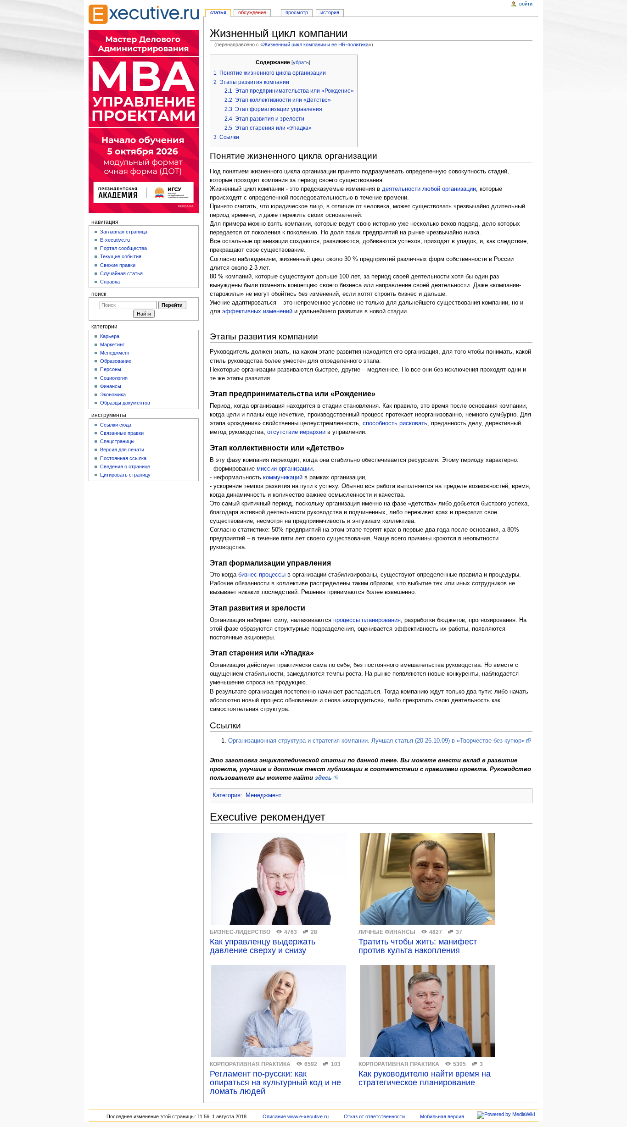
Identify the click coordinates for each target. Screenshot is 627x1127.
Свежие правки (117, 265)
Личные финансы (386, 932)
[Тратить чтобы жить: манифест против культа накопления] (427, 879)
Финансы (110, 386)
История (329, 12)
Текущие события (120, 256)
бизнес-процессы (262, 575)
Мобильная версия (442, 1116)
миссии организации (285, 469)
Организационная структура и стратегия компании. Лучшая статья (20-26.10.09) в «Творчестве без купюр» (376, 741)
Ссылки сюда (115, 424)
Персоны (110, 369)
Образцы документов (125, 402)
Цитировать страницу (125, 474)
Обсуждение (252, 12)
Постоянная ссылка (123, 458)
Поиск (98, 294)
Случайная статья (121, 273)
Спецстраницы (117, 441)
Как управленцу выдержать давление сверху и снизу (262, 946)
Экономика (113, 394)
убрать (301, 62)
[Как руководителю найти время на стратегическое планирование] (427, 1011)
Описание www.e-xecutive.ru (296, 1116)
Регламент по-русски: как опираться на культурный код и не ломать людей (275, 1083)
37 (459, 932)
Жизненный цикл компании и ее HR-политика (316, 44)
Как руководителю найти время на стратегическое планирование (424, 1078)
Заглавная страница (123, 231)
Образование (115, 361)
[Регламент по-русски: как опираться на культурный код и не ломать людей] (278, 1011)
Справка (110, 281)
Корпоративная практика (250, 1064)
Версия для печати (122, 449)
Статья (218, 12)
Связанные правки (122, 433)
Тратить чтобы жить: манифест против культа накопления (417, 946)
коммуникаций (282, 477)
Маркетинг (112, 344)
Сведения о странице (125, 466)
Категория (227, 795)
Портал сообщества (123, 248)
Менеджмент (263, 795)
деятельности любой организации (429, 189)
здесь (323, 778)
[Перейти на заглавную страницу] (144, 14)
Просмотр (297, 12)
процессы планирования (367, 620)
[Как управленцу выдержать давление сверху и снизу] (278, 879)
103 (336, 1064)
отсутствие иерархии (296, 432)
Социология (114, 378)
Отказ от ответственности (374, 1116)
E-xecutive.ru (115, 240)
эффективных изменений (257, 311)
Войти (525, 3)
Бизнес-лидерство (240, 932)
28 (314, 932)
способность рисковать (395, 423)
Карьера (109, 336)
